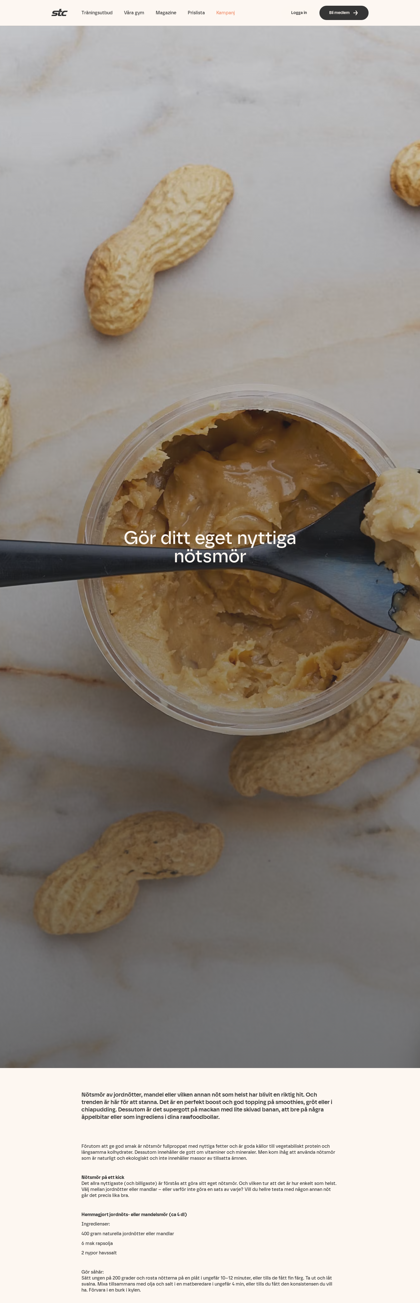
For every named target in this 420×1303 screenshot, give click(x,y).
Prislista (196, 12)
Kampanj (225, 12)
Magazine (166, 12)
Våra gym (134, 12)
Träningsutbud (97, 12)
